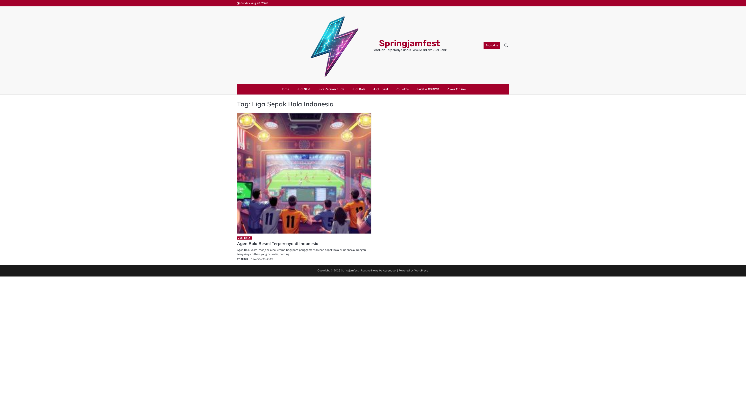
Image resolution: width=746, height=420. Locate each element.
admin (244, 258)
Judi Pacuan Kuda (331, 89)
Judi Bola (358, 89)
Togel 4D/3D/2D (427, 89)
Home (285, 89)
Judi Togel (380, 89)
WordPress (421, 270)
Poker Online (456, 89)
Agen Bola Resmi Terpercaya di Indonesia (277, 243)
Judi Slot (303, 89)
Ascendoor (390, 270)
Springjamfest (409, 43)
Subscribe (491, 45)
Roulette (402, 89)
